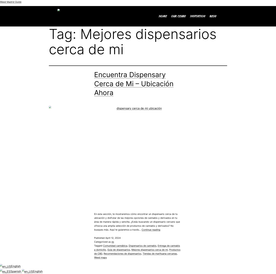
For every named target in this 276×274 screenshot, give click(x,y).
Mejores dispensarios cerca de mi (149, 249)
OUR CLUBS (178, 16)
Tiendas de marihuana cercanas (160, 253)
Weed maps (100, 257)
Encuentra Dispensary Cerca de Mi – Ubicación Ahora (134, 83)
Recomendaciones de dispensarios (122, 253)
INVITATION (197, 16)
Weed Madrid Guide (10, 1)
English (16, 266)
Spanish (16, 271)
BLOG (213, 16)
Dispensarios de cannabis (142, 245)
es (113, 241)
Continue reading (151, 229)
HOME (163, 16)
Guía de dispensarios (118, 249)
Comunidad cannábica (115, 245)
